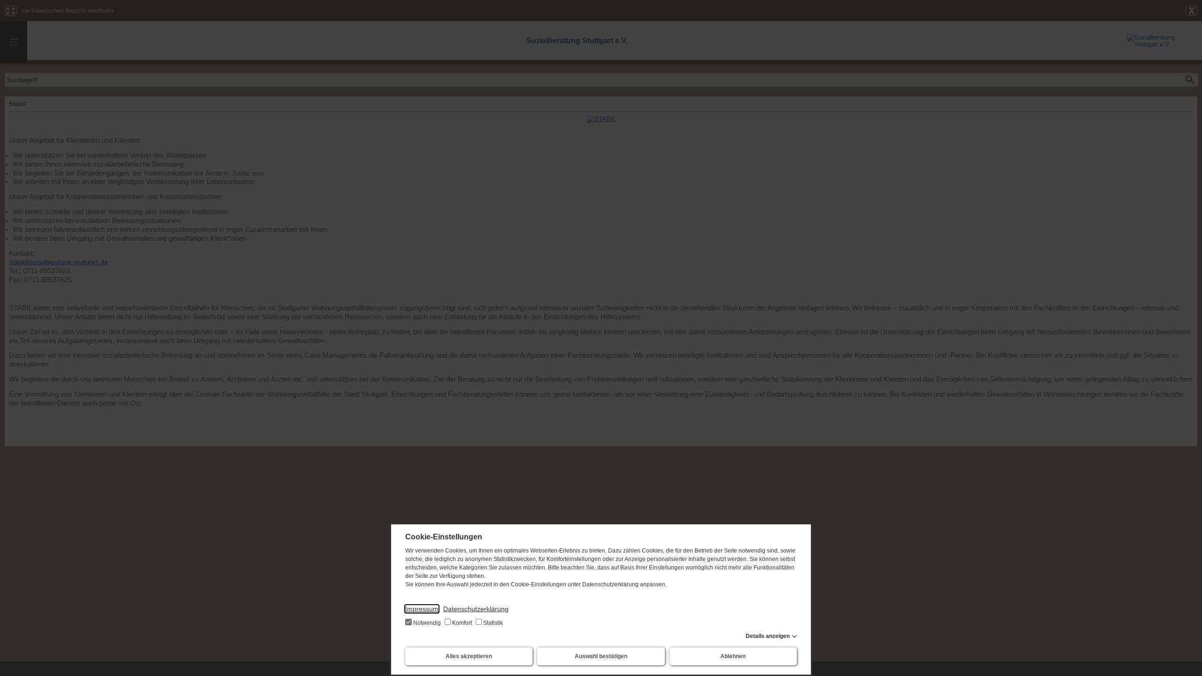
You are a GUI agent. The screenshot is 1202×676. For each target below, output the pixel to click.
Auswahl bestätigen (601, 656)
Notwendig (427, 623)
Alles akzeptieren (469, 656)
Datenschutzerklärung (476, 609)
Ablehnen (733, 656)
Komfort (462, 623)
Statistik (492, 623)
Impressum (422, 609)
